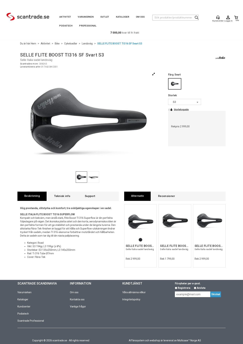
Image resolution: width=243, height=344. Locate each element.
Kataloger (122, 16)
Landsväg (87, 43)
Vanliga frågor (78, 306)
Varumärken (86, 16)
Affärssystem (137, 340)
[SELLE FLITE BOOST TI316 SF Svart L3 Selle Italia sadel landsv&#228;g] (140, 221)
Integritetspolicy (131, 299)
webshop (155, 340)
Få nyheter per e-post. (188, 283)
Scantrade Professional (30, 320)
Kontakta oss (77, 299)
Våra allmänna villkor (134, 292)
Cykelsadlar (70, 43)
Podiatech (65, 25)
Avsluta (201, 287)
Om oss (140, 16)
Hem (33, 43)
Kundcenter (23, 306)
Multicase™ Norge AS (189, 340)
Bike (57, 43)
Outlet (104, 16)
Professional (87, 25)
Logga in (228, 18)
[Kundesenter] (218, 17)
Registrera (184, 287)
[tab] (32, 196)
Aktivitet (65, 16)
